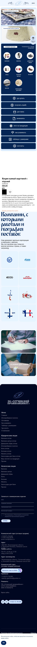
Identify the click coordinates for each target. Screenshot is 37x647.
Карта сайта (5, 592)
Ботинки (4, 479)
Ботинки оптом (6, 451)
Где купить (15, 210)
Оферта (33, 633)
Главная (4, 415)
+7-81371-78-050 (7, 576)
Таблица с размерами (8, 425)
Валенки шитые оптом (8, 441)
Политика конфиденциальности (12, 633)
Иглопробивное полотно (9, 418)
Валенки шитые (6, 471)
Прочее (3, 487)
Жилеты (4, 482)
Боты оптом (5, 448)
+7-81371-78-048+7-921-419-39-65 (7, 537)
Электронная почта (6, 507)
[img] (18, 3)
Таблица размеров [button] (7, 210)
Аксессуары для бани (8, 484)
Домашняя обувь (7, 474)
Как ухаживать (6, 423)
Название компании (6, 503)
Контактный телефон (6, 510)
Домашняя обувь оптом (9, 443)
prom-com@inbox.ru (8, 539)
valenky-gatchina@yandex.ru (10, 578)
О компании (5, 430)
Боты (3, 476)
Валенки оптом (6, 438)
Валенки (4, 469)
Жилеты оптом (6, 454)
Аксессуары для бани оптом (10, 456)
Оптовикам (5, 420)
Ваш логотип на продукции (10, 459)
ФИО (2, 499)
